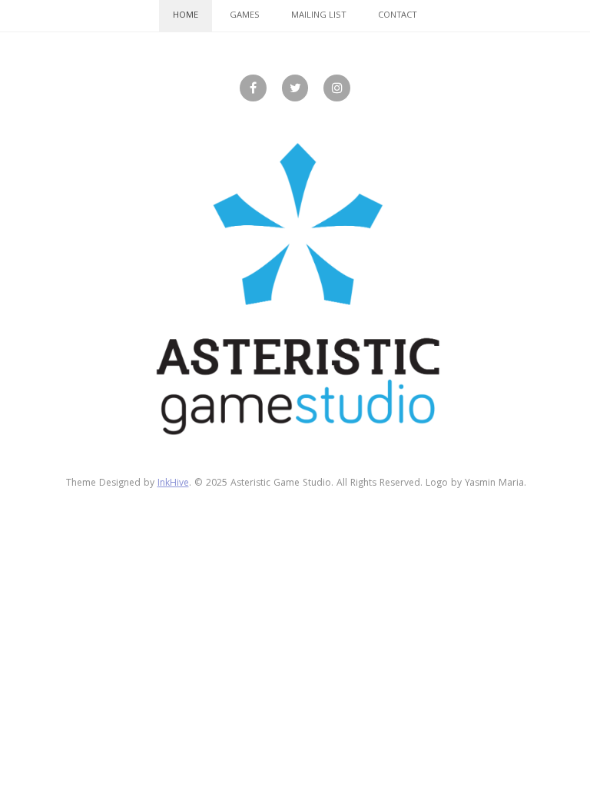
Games (245, 15)
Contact (397, 15)
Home (185, 15)
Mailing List (318, 15)
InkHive (173, 484)
